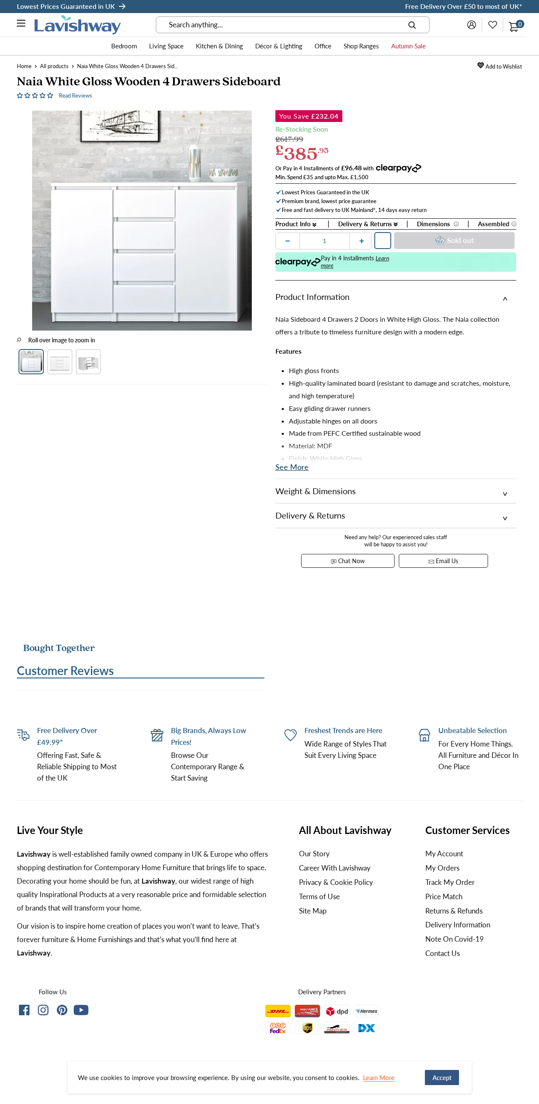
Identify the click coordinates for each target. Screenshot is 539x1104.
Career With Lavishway (335, 867)
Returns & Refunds (454, 910)
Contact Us (442, 953)
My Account (444, 853)
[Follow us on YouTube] (81, 1010)
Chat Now (350, 560)
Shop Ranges (361, 46)
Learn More (379, 1077)
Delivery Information (457, 924)
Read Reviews (75, 95)
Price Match (443, 896)
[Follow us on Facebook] (24, 1012)
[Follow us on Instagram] (43, 1012)
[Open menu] (21, 24)
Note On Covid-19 (454, 939)
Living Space (166, 46)
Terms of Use (319, 896)
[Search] (412, 25)
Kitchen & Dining (219, 46)
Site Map (313, 910)
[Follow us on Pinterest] (62, 1012)
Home (24, 66)
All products (54, 66)
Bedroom (124, 46)
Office (323, 46)
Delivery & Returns (366, 224)
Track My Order (450, 882)
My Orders (442, 867)
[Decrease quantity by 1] (287, 241)
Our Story (314, 853)
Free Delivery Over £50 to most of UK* (463, 6)
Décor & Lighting (278, 46)
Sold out (460, 240)
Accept (441, 1077)
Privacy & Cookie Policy (336, 882)
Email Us (446, 560)
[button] (36, 94)
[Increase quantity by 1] (362, 241)
